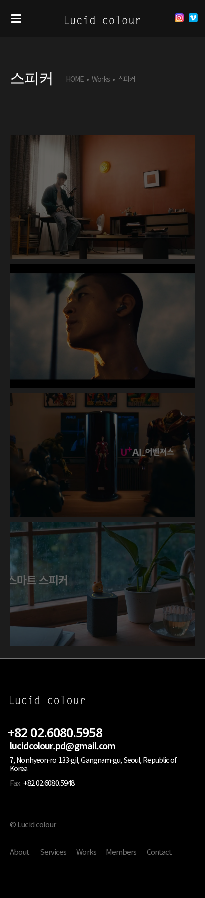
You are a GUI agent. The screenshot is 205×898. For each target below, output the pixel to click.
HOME (75, 79)
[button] (16, 18)
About (20, 851)
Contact (159, 851)
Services (53, 851)
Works (101, 79)
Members (121, 851)
